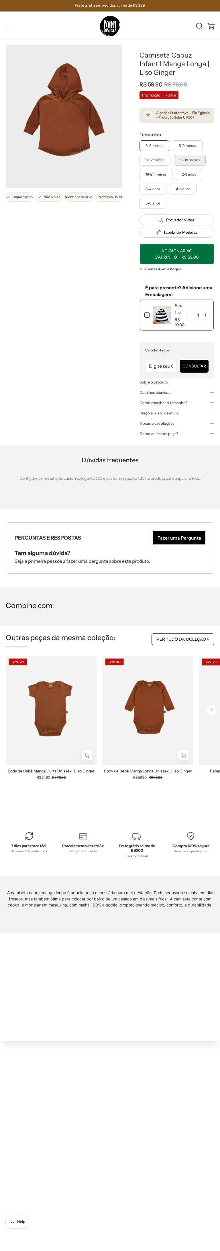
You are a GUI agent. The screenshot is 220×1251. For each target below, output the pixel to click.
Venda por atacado (24, 1234)
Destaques (126, 1097)
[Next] (211, 710)
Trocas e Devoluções (25, 1200)
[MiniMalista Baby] (110, 26)
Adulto (122, 1123)
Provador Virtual (180, 220)
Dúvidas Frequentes (25, 1166)
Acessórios (126, 1131)
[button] (199, 26)
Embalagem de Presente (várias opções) (179, 305)
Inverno (123, 1089)
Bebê (120, 1106)
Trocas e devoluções (157, 423)
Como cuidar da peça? (159, 433)
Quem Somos (18, 1175)
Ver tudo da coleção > (182, 639)
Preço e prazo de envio (159, 413)
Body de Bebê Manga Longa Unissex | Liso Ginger (148, 771)
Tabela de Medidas (180, 232)
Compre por (127, 1140)
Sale (120, 1148)
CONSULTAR (194, 366)
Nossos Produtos (21, 1183)
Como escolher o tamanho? (163, 402)
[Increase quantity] (205, 315)
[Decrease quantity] (191, 315)
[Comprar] (87, 755)
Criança (123, 1114)
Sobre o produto (154, 382)
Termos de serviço (23, 1209)
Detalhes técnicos (155, 392)
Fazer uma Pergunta (179, 538)
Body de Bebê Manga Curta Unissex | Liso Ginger (51, 771)
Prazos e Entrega (22, 1192)
